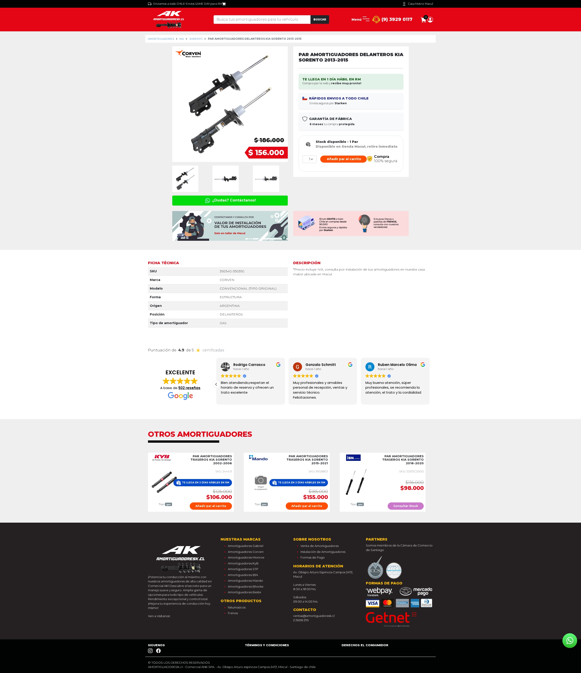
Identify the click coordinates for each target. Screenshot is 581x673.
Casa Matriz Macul (420, 3)
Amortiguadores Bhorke (245, 586)
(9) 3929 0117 (396, 19)
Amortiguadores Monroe (246, 557)
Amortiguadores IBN (243, 575)
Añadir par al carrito (343, 159)
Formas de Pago (312, 557)
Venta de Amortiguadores (319, 546)
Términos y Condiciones (267, 645)
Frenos (233, 613)
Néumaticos (237, 607)
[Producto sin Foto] (260, 482)
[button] (430, 19)
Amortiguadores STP (243, 569)
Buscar (319, 19)
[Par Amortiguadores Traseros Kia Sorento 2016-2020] (356, 482)
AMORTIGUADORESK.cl (165, 667)
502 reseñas (189, 387)
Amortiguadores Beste (244, 592)
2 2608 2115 (301, 620)
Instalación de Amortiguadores (322, 552)
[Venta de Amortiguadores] (169, 19)
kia (182, 38)
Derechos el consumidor (365, 645)
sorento (195, 38)
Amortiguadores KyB (243, 563)
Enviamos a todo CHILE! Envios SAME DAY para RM (187, 3)
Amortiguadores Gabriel (245, 546)
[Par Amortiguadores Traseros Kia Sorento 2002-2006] (164, 482)
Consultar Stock (405, 506)
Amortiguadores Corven (245, 552)
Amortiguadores (161, 38)
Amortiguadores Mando (245, 580)
